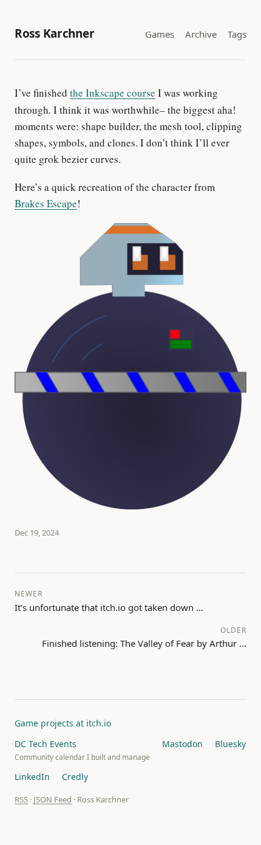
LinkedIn (32, 776)
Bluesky (230, 744)
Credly (75, 776)
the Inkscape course (112, 93)
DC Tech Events (45, 744)
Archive (201, 34)
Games (159, 34)
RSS (21, 799)
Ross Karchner (54, 33)
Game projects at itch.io (63, 723)
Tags (237, 34)
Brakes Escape (46, 203)
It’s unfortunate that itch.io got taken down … (109, 600)
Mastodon (182, 744)
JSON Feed (52, 799)
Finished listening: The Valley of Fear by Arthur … (144, 637)
